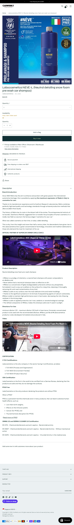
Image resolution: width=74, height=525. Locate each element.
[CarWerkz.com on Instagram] (6, 497)
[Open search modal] (62, 6)
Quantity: (6, 103)
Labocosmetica (7, 94)
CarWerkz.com (17, 512)
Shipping (5, 154)
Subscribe (68, 491)
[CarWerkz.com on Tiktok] (10, 497)
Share (7, 181)
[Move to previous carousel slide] (65, 457)
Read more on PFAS (10, 417)
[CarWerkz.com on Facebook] (3, 497)
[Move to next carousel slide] (70, 457)
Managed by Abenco (8, 516)
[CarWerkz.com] (8, 6)
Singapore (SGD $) (10, 509)
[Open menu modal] (71, 6)
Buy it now (37, 138)
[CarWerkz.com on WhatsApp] (13, 497)
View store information (11, 149)
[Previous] (25, 1)
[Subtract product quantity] (4, 125)
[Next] (49, 1)
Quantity (5, 121)
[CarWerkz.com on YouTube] (16, 497)
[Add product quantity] (10, 125)
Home (4, 13)
